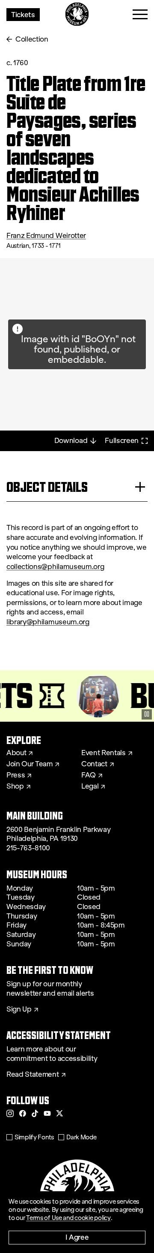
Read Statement (32, 1074)
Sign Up (19, 1009)
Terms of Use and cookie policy (68, 1217)
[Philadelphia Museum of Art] (77, 14)
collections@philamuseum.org (55, 567)
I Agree (77, 1236)
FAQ (88, 775)
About (16, 753)
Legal (89, 786)
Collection (31, 39)
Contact (94, 764)
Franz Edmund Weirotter (46, 236)
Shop (15, 786)
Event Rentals (103, 753)
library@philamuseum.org (47, 622)
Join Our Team (29, 764)
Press (15, 775)
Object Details (47, 487)
